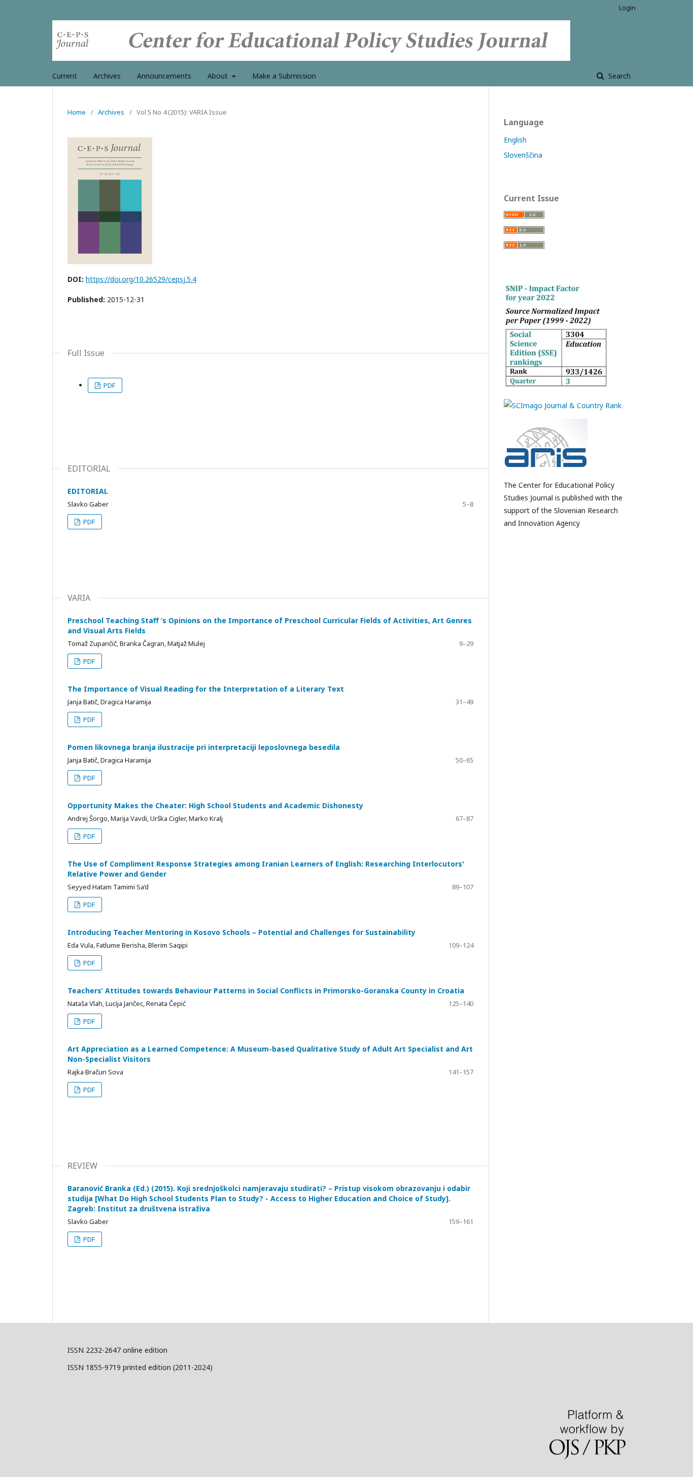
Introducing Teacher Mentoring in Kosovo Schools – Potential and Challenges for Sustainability (241, 932)
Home (76, 112)
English (515, 140)
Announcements (164, 76)
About (218, 76)
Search (618, 76)
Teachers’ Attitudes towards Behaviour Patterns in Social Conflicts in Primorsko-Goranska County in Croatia (265, 990)
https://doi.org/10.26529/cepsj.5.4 (141, 279)
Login (627, 7)
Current (64, 76)
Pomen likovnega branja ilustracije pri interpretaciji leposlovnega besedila (203, 747)
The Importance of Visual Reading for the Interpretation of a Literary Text (205, 689)
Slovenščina (523, 155)
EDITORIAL (87, 491)
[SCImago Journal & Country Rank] (562, 405)
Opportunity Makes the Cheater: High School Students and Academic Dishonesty (215, 805)
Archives (107, 76)
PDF (108, 385)
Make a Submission (284, 76)
